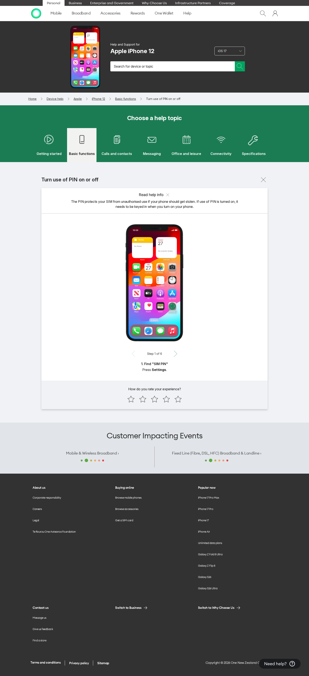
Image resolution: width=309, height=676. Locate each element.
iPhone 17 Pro (205, 509)
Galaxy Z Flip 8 (206, 565)
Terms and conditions (45, 662)
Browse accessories (126, 509)
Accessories (110, 13)
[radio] (131, 399)
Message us (39, 617)
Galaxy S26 (204, 577)
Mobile (56, 13)
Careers (37, 509)
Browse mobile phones (128, 497)
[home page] (36, 13)
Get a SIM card (124, 520)
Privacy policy (79, 663)
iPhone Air (204, 531)
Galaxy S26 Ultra (208, 588)
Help (187, 13)
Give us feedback (43, 629)
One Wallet (164, 13)
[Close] (263, 180)
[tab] (49, 145)
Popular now (207, 488)
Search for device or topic (133, 66)
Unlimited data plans (210, 543)
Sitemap (103, 663)
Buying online (124, 488)
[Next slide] (175, 354)
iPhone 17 (203, 520)
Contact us (40, 608)
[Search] (240, 66)
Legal (36, 520)
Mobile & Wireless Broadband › (92, 453)
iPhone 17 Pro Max (208, 497)
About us (39, 488)
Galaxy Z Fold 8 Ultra (210, 554)
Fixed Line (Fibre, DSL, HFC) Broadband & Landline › (216, 453)
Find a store (39, 640)
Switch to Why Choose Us (216, 608)
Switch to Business (128, 608)
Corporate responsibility (47, 497)
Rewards (138, 13)
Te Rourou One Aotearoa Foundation (54, 531)
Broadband (81, 13)
